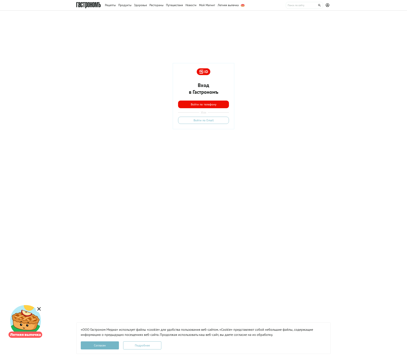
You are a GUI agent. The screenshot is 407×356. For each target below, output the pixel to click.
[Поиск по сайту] (304, 5)
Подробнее (142, 345)
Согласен (100, 345)
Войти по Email (204, 120)
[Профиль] (328, 5)
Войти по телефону (203, 104)
